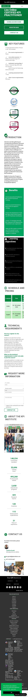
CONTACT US (14, 32)
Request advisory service (14, 625)
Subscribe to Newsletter (20, 694)
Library (14, 612)
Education (14, 599)
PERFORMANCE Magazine (14, 617)
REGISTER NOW (14, 27)
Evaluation (14, 604)
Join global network (14, 631)
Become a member (14, 622)
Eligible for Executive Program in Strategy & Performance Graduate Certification (13, 177)
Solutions (14, 607)
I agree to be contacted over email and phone (14, 406)
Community (14, 602)
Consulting (14, 605)
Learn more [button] (13, 689)
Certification (14, 601)
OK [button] (11, 692)
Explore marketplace (14, 628)
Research (14, 598)
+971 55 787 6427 (10, 559)
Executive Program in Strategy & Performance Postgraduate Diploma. (13, 181)
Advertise (14, 634)
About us (14, 596)
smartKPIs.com (14, 615)
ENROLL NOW (5, 6)
